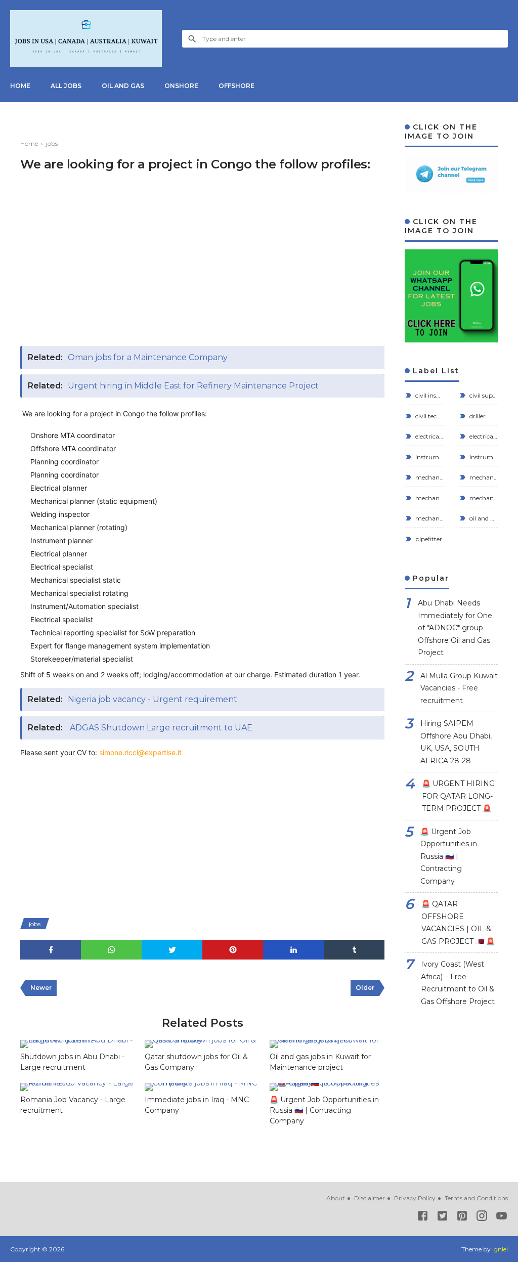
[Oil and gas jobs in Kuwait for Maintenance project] (327, 1044)
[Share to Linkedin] (293, 950)
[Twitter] (442, 1217)
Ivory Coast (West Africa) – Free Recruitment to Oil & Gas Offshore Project (458, 983)
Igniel (500, 1249)
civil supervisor (483, 395)
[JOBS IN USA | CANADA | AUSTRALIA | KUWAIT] (86, 38)
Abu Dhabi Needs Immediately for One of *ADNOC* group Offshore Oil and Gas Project (455, 627)
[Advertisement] (202, 265)
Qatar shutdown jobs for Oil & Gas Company (196, 1062)
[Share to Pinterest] (232, 950)
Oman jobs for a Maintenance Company (148, 357)
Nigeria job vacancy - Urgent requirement (152, 699)
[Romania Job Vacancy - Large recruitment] (77, 1087)
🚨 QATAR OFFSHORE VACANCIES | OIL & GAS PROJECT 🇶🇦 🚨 (458, 922)
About (335, 1198)
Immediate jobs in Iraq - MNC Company (197, 1105)
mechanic (429, 477)
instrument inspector (483, 457)
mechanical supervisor (483, 498)
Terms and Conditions (476, 1198)
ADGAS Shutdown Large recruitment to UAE (160, 727)
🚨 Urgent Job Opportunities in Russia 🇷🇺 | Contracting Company (324, 1110)
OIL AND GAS (123, 86)
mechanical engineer (483, 477)
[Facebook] (422, 1217)
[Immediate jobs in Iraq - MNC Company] (202, 1087)
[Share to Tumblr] (354, 950)
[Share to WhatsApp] (111, 950)
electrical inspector (483, 436)
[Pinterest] (462, 1217)
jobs (34, 924)
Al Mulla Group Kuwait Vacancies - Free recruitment (459, 688)
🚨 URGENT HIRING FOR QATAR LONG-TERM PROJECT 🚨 (458, 796)
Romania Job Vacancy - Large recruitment (72, 1105)
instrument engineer (429, 457)
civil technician (429, 416)
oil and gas (483, 518)
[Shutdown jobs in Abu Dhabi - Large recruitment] (77, 1044)
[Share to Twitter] (172, 950)
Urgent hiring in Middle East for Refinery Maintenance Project (193, 385)
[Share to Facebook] (50, 950)
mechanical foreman (429, 498)
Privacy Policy (415, 1198)
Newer (41, 987)
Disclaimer (369, 1198)
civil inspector (429, 395)
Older (365, 987)
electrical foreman (429, 436)
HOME (20, 86)
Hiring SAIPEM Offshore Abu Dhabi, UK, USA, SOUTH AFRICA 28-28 (456, 742)
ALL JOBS (66, 86)
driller (477, 416)
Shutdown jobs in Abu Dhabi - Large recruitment (72, 1062)
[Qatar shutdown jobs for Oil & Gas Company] (202, 1044)
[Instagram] (482, 1217)
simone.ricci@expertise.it (140, 752)
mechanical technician (429, 518)
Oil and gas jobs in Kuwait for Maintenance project (320, 1062)
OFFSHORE (236, 86)
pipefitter (428, 539)
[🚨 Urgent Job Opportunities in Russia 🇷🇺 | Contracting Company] (327, 1087)
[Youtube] (501, 1217)
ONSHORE (181, 86)
